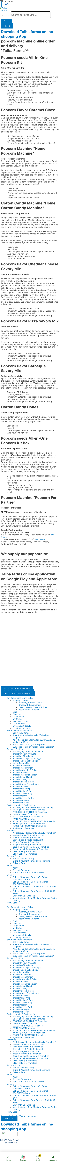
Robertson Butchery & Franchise (28, 837)
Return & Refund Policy (23, 858)
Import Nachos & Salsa (23, 791)
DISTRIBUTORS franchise (25, 814)
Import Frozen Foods (22, 765)
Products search (7, 15)
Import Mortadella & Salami (25, 770)
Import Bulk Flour (21, 803)
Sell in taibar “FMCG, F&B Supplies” (29, 744)
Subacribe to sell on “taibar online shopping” (33, 747)
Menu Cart (12, 903)
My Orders (17, 719)
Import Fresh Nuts (21, 786)
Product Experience (22, 870)
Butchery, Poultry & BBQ (30, 702)
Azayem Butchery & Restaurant (27, 844)
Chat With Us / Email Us (24, 896)
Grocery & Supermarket (29, 705)
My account (18, 716)
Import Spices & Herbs (23, 782)
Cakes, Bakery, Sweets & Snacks (34, 707)
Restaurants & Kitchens (29, 709)
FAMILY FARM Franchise (24, 819)
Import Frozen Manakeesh (25, 775)
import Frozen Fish (21, 763)
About (15, 868)
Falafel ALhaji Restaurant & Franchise (30, 849)
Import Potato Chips (22, 789)
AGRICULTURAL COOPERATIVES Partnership (34, 821)
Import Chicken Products (24, 754)
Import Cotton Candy (22, 793)
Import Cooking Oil (21, 779)
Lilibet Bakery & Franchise (25, 851)
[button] (9, 1118)
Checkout (17, 714)
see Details (40, 539)
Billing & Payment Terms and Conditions (31, 861)
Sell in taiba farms (21, 733)
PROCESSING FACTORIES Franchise (30, 812)
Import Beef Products (23, 756)
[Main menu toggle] (6, 4)
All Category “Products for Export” (28, 751)
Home (9, 865)
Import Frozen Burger (23, 768)
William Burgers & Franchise (26, 842)
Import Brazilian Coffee (23, 798)
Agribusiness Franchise (23, 828)
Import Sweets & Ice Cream (26, 784)
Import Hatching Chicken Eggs (27, 758)
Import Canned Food (22, 777)
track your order (20, 721)
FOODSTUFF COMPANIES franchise (29, 826)
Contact (10, 875)
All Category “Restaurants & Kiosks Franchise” (34, 833)
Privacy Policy (13, 856)
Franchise (11, 830)
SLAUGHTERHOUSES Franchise (28, 816)
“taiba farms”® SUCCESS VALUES (28, 872)
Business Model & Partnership (21, 805)
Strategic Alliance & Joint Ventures (29, 809)
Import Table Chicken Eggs (25, 761)
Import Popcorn (20, 796)
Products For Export (16, 749)
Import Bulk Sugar (21, 800)
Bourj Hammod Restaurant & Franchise (31, 847)
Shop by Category (21, 700)
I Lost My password (22, 728)
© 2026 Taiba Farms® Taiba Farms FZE (10, 1141)
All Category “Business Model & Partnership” (33, 807)
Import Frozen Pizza (22, 772)
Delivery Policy (20, 863)
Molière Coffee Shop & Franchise (28, 835)
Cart (15, 712)
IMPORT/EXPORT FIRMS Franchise (29, 823)
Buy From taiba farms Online (20, 698)
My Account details (22, 726)
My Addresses (19, 723)
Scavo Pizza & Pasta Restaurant (28, 840)
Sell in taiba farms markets (19, 730)
